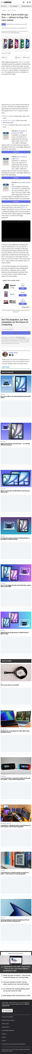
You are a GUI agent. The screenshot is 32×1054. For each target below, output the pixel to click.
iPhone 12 (6, 125)
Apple (5, 70)
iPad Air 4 (21, 62)
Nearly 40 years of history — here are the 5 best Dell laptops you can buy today (16, 976)
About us (4, 1034)
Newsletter (27, 57)
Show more (25, 307)
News (3, 24)
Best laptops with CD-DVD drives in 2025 (16, 995)
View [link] (22, 288)
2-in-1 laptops (13, 6)
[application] (16, 230)
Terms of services (20, 337)
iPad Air (14, 10)
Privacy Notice (22, 338)
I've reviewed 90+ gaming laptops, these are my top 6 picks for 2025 (16, 990)
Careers (4, 1040)
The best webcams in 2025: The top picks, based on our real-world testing (15, 983)
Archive (4, 1037)
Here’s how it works (15, 32)
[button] (2, 2)
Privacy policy (5, 1023)
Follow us (19, 57)
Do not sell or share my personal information (13, 1044)
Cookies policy (5, 1027)
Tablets (3, 10)
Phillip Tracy (11, 24)
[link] (6, 135)
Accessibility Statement (8, 1030)
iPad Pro (15, 111)
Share (5, 57)
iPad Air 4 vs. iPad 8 (9, 120)
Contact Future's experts (8, 1020)
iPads (8, 10)
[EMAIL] (13, 355)
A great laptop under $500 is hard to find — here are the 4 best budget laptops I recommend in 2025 (16, 968)
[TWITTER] (10, 355)
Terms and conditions (7, 1017)
